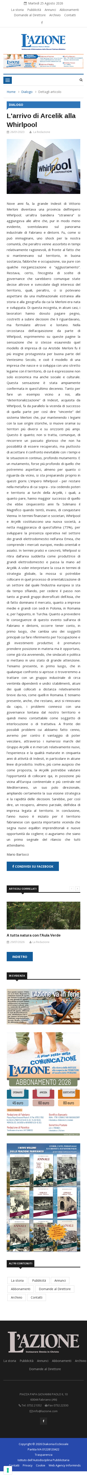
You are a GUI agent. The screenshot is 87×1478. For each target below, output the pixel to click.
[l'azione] (43, 1006)
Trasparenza (43, 1455)
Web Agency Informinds (65, 1465)
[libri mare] (43, 1197)
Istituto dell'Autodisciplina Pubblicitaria (43, 1460)
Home (11, 92)
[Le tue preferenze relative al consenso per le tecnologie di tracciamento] (8, 1470)
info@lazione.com (45, 1411)
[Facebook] (42, 22)
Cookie (40, 1465)
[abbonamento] (43, 1083)
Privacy (28, 1465)
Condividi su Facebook (33, 866)
